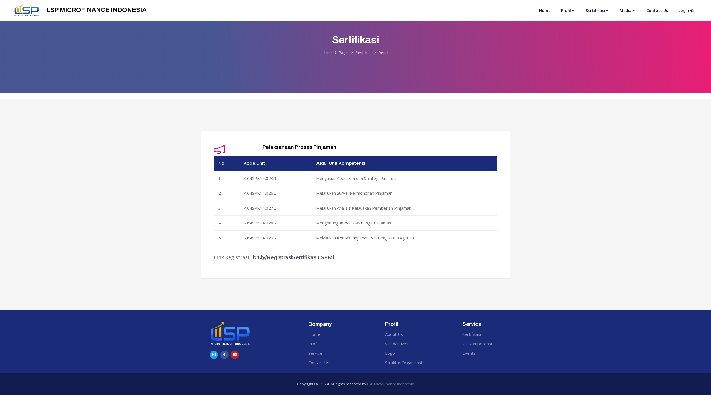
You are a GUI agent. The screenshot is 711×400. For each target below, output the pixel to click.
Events (469, 353)
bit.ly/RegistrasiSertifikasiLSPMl (293, 257)
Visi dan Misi (396, 343)
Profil (313, 343)
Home (544, 10)
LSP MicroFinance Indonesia (390, 383)
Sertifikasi (364, 52)
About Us (394, 334)
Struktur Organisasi (403, 362)
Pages (344, 52)
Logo (390, 353)
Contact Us (657, 10)
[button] (568, 10)
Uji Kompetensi (477, 343)
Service (315, 353)
